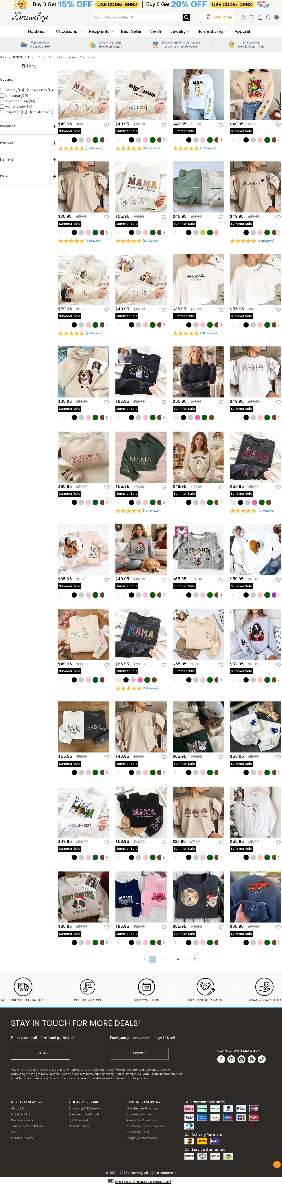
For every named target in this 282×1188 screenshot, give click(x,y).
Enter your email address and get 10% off (42, 1038)
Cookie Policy (22, 1138)
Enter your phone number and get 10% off (142, 1038)
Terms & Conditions (27, 1126)
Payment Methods (84, 1114)
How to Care (79, 1126)
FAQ (14, 1132)
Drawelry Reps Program (145, 1126)
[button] (141, 1181)
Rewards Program (141, 1120)
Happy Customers (141, 1138)
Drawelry (152, 1172)
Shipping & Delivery (84, 1108)
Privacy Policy (22, 1120)
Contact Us (20, 1114)
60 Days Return (81, 1120)
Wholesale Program (142, 1108)
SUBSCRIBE (40, 1053)
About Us (18, 1108)
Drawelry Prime (138, 1114)
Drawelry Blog (137, 1132)
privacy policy (104, 1074)
